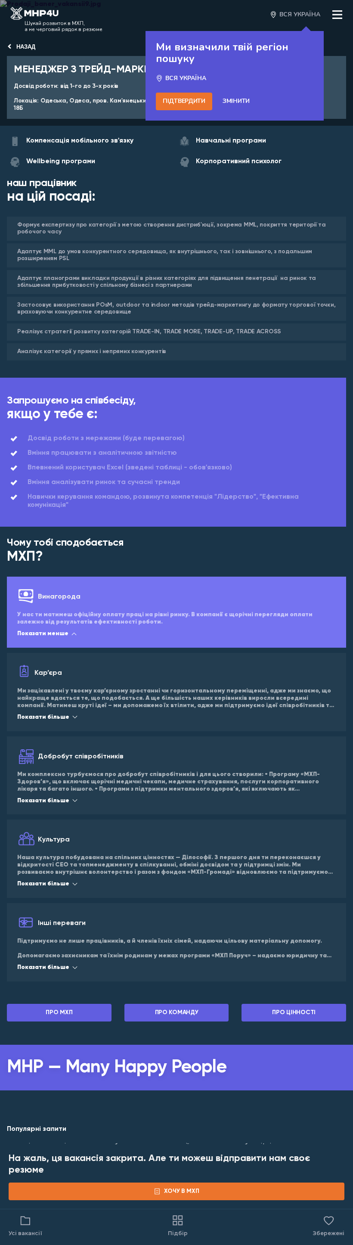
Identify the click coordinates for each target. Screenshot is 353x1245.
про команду (176, 1012)
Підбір (178, 1233)
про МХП (59, 1012)
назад (25, 46)
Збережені (328, 1225)
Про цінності (294, 1012)
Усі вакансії (25, 1233)
